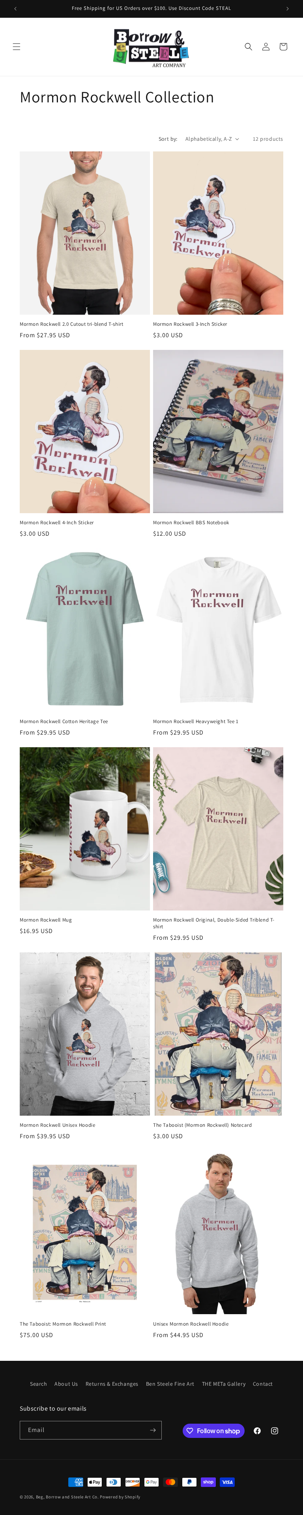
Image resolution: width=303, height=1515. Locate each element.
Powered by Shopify (120, 1497)
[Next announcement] (287, 8)
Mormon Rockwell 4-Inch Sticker (57, 522)
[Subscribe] (152, 1430)
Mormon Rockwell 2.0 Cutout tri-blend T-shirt (71, 324)
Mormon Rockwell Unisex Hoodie (57, 1125)
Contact (263, 1383)
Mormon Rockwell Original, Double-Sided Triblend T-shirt (214, 923)
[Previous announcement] (15, 8)
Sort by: (168, 138)
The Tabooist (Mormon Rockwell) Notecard (202, 1125)
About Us (66, 1383)
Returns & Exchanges (112, 1383)
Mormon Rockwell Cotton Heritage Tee (64, 721)
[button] (16, 46)
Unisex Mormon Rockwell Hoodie (190, 1324)
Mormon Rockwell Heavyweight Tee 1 (196, 721)
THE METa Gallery (224, 1383)
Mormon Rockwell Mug (46, 920)
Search (38, 1383)
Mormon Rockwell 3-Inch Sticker (190, 324)
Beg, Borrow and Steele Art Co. (67, 1497)
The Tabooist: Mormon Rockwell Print (63, 1324)
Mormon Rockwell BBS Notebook (191, 522)
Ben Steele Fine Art (170, 1383)
